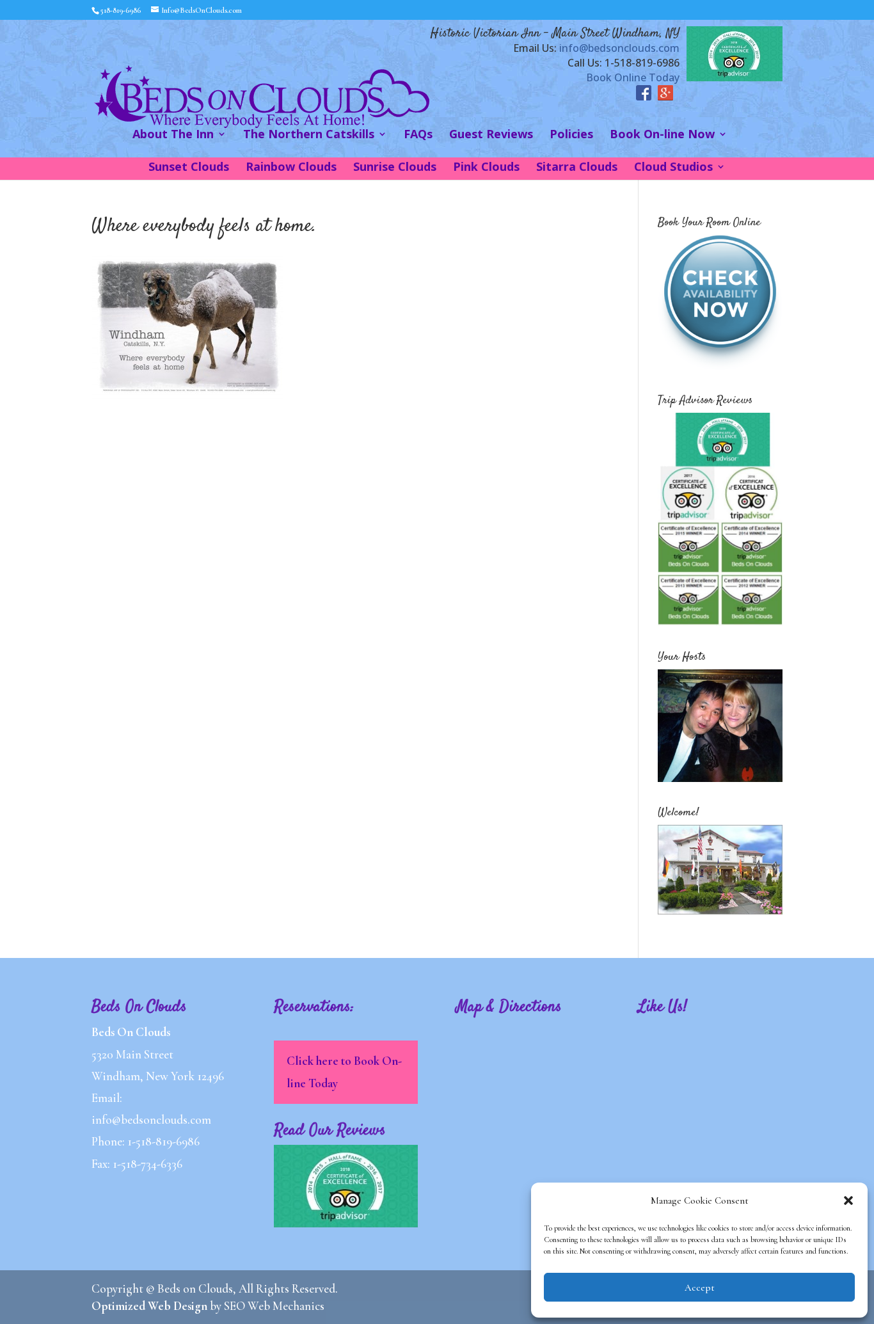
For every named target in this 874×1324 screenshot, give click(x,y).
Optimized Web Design (149, 1305)
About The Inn (173, 135)
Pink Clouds (486, 168)
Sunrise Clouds (394, 168)
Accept (700, 1287)
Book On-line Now (662, 135)
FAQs (418, 135)
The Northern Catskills (308, 135)
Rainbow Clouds (291, 168)
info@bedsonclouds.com (619, 48)
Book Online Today (632, 77)
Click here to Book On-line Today (344, 1071)
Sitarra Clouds (576, 168)
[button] (848, 1200)
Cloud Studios (673, 168)
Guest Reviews (491, 135)
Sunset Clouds (188, 168)
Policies (571, 135)
